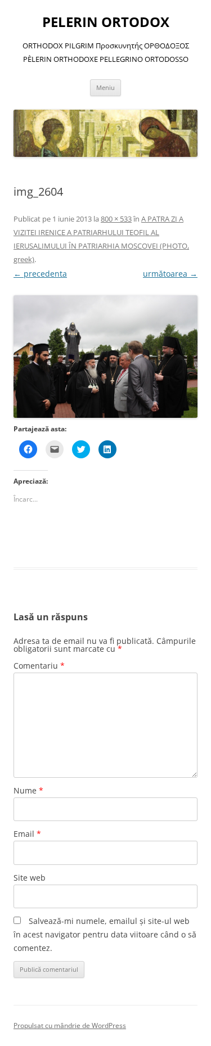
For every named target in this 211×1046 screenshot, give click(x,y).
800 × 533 (116, 219)
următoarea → (170, 273)
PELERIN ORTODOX (105, 22)
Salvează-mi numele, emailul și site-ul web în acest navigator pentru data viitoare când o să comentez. (105, 934)
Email (27, 833)
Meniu (105, 87)
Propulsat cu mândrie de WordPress (70, 1025)
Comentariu (39, 665)
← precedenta (40, 273)
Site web (30, 877)
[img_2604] (105, 356)
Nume (28, 790)
